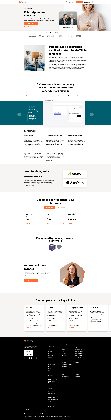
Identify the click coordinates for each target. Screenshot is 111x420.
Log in (69, 2)
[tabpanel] (55, 130)
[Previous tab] (19, 114)
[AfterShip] (22, 2)
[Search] (66, 2)
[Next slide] (90, 319)
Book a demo (79, 2)
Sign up (73, 2)
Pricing (54, 2)
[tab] (34, 95)
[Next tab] (92, 114)
